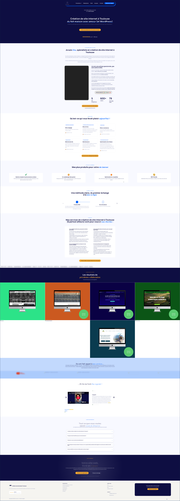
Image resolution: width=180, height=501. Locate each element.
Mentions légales (22, 498)
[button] (117, 203)
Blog (108, 487)
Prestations (78, 3)
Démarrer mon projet (153, 489)
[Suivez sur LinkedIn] (161, 499)
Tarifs (91, 3)
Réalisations (86, 3)
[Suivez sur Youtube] (169, 499)
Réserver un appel (109, 3)
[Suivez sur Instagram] (164, 499)
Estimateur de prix (110, 486)
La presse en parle (110, 488)
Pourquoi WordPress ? (66, 486)
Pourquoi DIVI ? (65, 487)
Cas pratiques (65, 488)
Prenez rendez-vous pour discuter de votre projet (90, 260)
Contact (101, 3)
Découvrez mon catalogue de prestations (90, 155)
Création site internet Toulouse (67, 484)
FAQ (107, 484)
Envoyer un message (96, 473)
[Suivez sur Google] (167, 499)
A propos (96, 3)
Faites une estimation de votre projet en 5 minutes (90, 29)
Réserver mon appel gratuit (82, 472)
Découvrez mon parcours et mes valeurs (90, 105)
